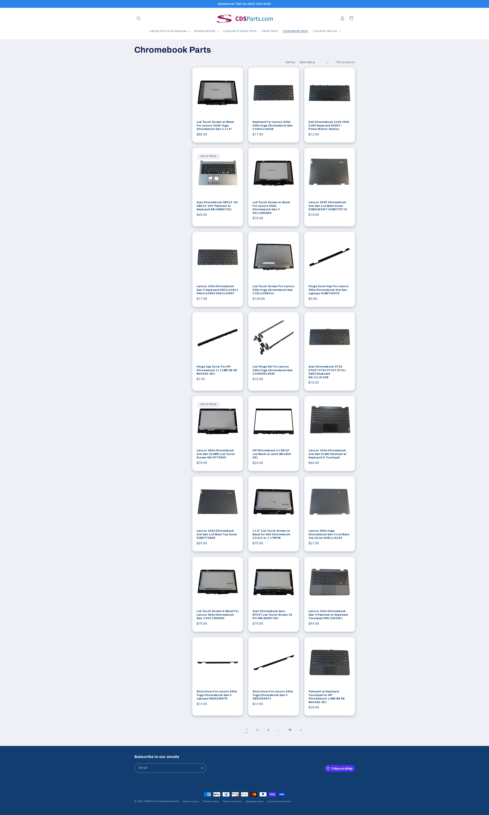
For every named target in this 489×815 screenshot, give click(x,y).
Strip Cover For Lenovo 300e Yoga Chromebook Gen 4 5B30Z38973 (273, 695)
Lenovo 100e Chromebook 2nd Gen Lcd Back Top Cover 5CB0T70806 (217, 534)
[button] (138, 18)
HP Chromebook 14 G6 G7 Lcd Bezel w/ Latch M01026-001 (272, 454)
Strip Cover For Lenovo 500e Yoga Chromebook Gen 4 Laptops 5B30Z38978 (217, 695)
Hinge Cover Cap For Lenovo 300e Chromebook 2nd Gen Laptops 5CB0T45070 (328, 290)
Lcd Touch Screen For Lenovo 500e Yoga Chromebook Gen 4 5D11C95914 (274, 290)
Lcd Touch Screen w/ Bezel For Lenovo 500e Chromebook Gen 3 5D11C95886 (271, 207)
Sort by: (291, 62)
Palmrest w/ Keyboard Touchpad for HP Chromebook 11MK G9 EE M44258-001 (326, 696)
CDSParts (149, 801)
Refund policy (191, 801)
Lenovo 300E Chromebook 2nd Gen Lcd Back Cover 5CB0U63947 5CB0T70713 (327, 206)
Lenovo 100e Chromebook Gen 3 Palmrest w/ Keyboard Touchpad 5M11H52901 (328, 615)
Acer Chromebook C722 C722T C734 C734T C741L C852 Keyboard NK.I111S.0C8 (327, 372)
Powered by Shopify (167, 801)
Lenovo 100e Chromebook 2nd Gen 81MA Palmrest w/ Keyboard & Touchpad (327, 454)
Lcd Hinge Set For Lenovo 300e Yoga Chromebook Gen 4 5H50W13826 (273, 370)
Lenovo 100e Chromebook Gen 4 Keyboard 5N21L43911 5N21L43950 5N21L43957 (217, 290)
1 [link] (247, 730)
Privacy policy (211, 801)
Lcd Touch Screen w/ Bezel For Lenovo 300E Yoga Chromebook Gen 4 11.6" (215, 126)
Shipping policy (254, 801)
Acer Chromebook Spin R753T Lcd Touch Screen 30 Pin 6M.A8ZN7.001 (272, 615)
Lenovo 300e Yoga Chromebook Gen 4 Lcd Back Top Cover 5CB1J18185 (328, 534)
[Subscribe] (201, 768)
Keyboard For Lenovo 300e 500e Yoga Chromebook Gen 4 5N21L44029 (273, 126)
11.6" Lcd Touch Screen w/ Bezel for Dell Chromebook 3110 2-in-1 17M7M (271, 534)
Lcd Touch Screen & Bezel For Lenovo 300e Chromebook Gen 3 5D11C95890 (218, 615)
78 (289, 730)
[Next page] (300, 730)
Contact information (279, 801)
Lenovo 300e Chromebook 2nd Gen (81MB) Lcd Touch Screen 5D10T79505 (216, 454)
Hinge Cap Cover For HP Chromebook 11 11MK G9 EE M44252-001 (217, 370)
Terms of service (232, 801)
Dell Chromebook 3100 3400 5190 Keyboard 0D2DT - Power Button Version (328, 126)
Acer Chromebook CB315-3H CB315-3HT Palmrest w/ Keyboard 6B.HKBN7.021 (217, 206)
